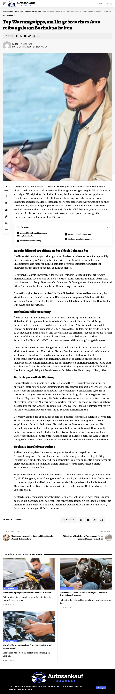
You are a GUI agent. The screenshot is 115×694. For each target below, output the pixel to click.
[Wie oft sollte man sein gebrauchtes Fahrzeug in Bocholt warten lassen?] (29, 626)
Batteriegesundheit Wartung (79, 234)
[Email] (25, 36)
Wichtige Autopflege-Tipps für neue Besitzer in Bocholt (27, 592)
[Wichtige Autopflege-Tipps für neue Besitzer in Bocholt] (29, 574)
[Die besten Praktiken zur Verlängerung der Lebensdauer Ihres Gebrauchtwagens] (86, 574)
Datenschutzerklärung (64, 686)
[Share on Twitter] (21, 36)
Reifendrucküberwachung (30, 240)
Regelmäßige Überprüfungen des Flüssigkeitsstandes (32, 234)
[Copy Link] (30, 36)
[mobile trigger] (5, 3)
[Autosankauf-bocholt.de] (21, 3)
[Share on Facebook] (17, 36)
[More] (38, 36)
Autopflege (9, 16)
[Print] (34, 36)
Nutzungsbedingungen (19, 689)
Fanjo (15, 44)
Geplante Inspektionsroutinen (80, 239)
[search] (96, 3)
